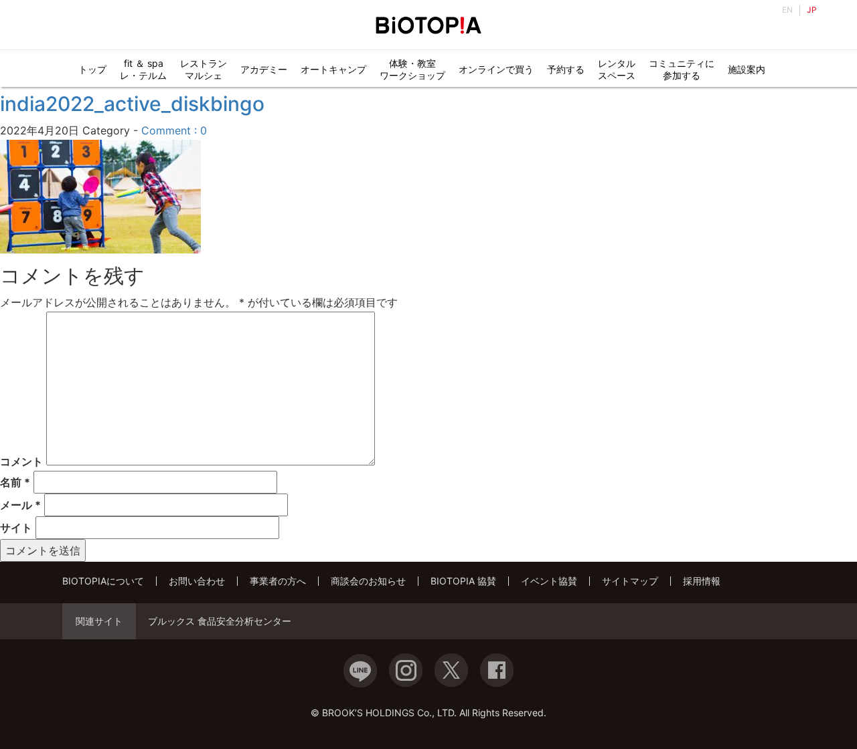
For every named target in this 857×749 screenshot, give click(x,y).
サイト (16, 527)
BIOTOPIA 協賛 (463, 580)
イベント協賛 (549, 580)
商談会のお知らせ (368, 580)
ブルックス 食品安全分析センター (219, 621)
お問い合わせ (197, 580)
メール (20, 505)
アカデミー (263, 69)
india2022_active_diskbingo (132, 104)
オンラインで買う (496, 69)
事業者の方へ (278, 580)
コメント (21, 461)
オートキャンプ (333, 69)
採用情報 (701, 580)
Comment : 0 (174, 130)
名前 (15, 482)
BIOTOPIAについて (103, 580)
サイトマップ (630, 580)
